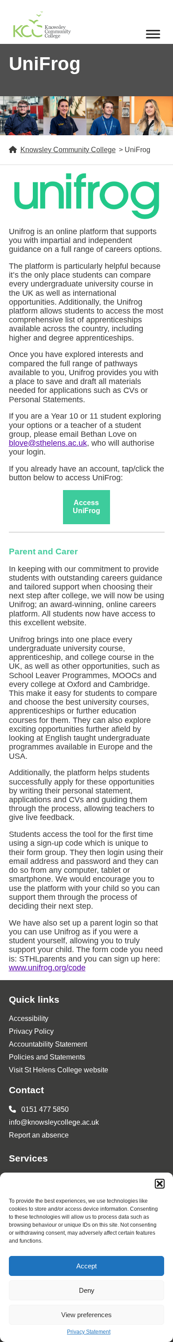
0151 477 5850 (44, 1109)
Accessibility (28, 1018)
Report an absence (39, 1135)
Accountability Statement (48, 1044)
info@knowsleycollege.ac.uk (54, 1122)
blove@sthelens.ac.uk (48, 443)
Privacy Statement (88, 1332)
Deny (86, 1290)
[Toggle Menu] (153, 34)
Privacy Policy (31, 1031)
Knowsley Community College (68, 149)
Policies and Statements (47, 1057)
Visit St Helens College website (58, 1070)
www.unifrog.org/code (47, 967)
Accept (86, 1266)
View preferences (86, 1314)
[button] (159, 1183)
